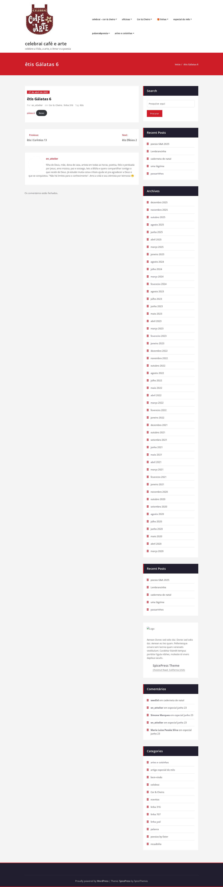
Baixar (41, 113)
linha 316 (68, 105)
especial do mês (181, 19)
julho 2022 (156, 380)
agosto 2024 (157, 261)
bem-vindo (156, 777)
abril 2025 (156, 239)
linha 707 (156, 814)
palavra (155, 829)
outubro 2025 (158, 217)
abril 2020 (156, 543)
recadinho (156, 844)
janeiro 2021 (157, 484)
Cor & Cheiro (143, 19)
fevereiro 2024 (159, 283)
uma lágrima (157, 166)
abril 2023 (156, 321)
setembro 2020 (159, 506)
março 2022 (157, 402)
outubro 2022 (158, 365)
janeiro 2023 (157, 343)
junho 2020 (157, 528)
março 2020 (157, 551)
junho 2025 (157, 232)
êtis (82, 105)
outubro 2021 (158, 432)
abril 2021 (156, 462)
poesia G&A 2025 (160, 143)
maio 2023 (156, 313)
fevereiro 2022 (159, 410)
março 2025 (157, 246)
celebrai (155, 784)
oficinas (126, 19)
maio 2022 (156, 387)
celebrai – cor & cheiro (103, 19)
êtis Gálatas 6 (191, 64)
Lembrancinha (158, 151)
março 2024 (157, 276)
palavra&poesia (100, 33)
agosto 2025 (157, 224)
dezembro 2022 (159, 350)
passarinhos (157, 173)
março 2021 (157, 469)
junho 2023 (157, 306)
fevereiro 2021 (159, 476)
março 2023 (157, 328)
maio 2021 (156, 454)
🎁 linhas (161, 19)
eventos (155, 799)
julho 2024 (156, 269)
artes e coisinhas (123, 33)
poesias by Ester (159, 836)
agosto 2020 (157, 514)
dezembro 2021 (159, 424)
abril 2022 (156, 395)
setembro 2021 (159, 439)
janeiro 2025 (157, 254)
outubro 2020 (158, 499)
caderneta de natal (161, 158)
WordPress (102, 880)
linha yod (155, 821)
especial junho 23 (177, 707)
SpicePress (124, 880)
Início (178, 64)
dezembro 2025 (159, 202)
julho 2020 (156, 521)
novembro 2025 (159, 209)
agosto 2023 (157, 291)
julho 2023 (156, 298)
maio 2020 (156, 536)
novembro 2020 (159, 491)
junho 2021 (157, 447)
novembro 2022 (159, 358)
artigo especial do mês (163, 769)
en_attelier (37, 105)
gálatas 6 (31, 113)
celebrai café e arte (46, 43)
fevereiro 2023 (159, 335)
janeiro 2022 (157, 417)
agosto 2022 (157, 373)
